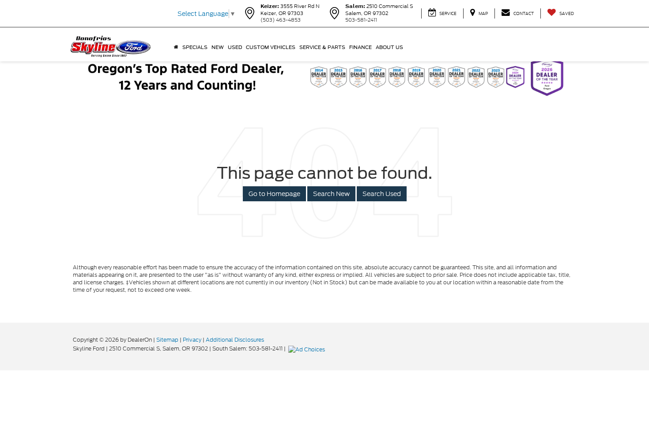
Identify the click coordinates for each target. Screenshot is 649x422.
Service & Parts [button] (322, 47)
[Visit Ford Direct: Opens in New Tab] (307, 348)
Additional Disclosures (235, 339)
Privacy (192, 339)
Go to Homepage (274, 193)
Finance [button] (360, 47)
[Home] (176, 47)
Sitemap (167, 339)
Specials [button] (195, 47)
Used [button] (235, 47)
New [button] (217, 47)
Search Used (381, 193)
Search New (331, 193)
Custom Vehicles (270, 47)
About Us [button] (389, 47)
